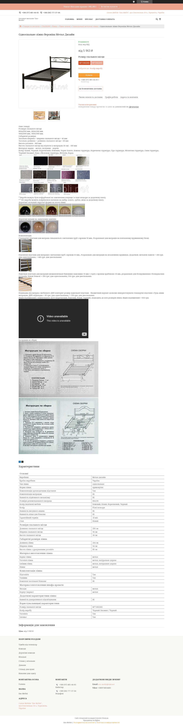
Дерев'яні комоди (27, 653)
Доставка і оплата (105, 19)
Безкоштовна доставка (92, 88)
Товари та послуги (31, 26)
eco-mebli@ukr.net (106, 684)
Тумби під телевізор (28, 644)
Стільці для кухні (26, 669)
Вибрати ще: (90, 68)
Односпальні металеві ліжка (85, 26)
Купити (89, 75)
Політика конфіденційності (108, 723)
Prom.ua (105, 718)
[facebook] (20, 462)
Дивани (22, 665)
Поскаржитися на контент (84, 723)
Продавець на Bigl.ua (91, 720)
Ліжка (54, 26)
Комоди (22, 649)
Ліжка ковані (65, 26)
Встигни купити (109, 6)
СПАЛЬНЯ (45, 26)
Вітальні (22, 657)
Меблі (79, 19)
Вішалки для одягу (27, 673)
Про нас (89, 19)
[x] (22, 462)
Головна (69, 19)
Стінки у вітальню (27, 661)
